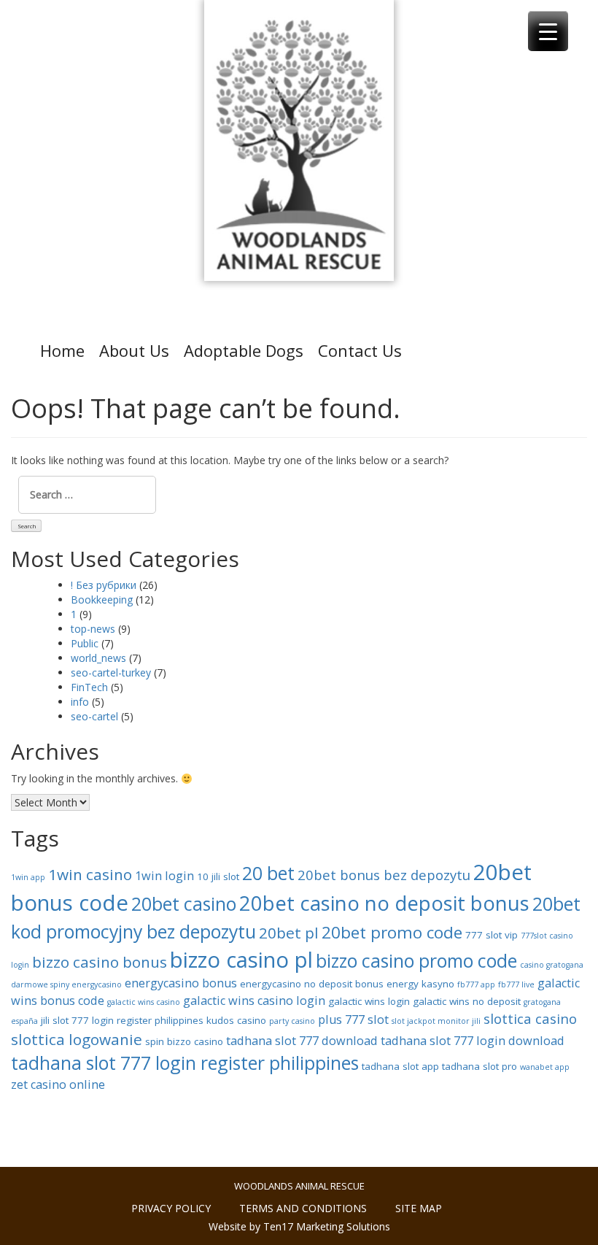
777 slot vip (491, 934)
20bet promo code (392, 932)
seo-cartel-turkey (111, 672)
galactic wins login (369, 1001)
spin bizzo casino (184, 1041)
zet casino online (58, 1084)
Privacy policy (171, 1208)
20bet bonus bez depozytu (384, 875)
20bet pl (289, 932)
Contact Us (360, 350)
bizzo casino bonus (99, 962)
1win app (28, 877)
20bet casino (183, 903)
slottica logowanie (76, 1039)
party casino (292, 1021)
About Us (134, 350)
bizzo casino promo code (416, 960)
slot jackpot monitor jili (436, 1021)
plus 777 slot (353, 1019)
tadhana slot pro (479, 1066)
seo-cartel (94, 716)
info (80, 702)
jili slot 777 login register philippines (122, 1020)
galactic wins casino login (254, 1000)
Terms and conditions (303, 1208)
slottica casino (530, 1018)
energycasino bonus (181, 983)
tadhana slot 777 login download (472, 1041)
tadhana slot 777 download (302, 1041)
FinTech (89, 687)
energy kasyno (420, 983)
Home (62, 350)
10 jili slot (218, 876)
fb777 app (476, 984)
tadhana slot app (400, 1066)
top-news (93, 629)
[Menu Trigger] (548, 31)
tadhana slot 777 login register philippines (185, 1062)
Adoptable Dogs (243, 350)
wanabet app (545, 1067)
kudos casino (236, 1020)
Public (84, 643)
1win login (164, 876)
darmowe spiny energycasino (66, 984)
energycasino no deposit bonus (312, 983)
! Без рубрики (103, 585)
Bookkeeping (102, 599)
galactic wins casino (143, 1002)
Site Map (418, 1208)
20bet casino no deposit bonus (384, 903)
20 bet (268, 872)
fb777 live (516, 984)
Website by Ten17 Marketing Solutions (299, 1226)
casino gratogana (551, 965)
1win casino (90, 874)
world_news (98, 658)
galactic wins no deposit (467, 1001)
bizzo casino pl (241, 959)
